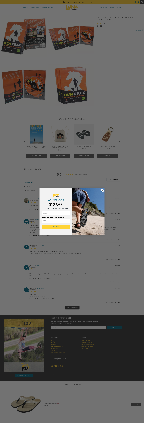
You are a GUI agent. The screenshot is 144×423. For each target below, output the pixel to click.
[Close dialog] (102, 190)
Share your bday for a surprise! (53, 217)
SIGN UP (56, 227)
